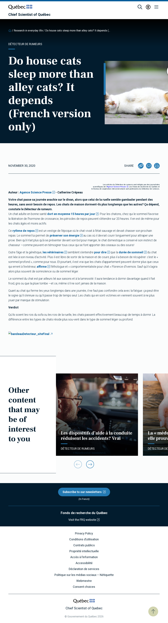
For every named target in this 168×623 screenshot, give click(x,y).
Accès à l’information (84, 557)
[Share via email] (149, 166)
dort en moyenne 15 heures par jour (71, 214)
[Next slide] (90, 464)
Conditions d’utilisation (84, 539)
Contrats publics (84, 545)
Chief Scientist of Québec (29, 15)
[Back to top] (153, 611)
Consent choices (84, 586)
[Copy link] (141, 166)
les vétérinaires (53, 252)
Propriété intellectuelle (84, 551)
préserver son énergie (64, 235)
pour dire (100, 252)
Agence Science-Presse (116, 187)
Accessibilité (84, 563)
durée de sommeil (131, 252)
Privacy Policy (84, 533)
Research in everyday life (28, 30)
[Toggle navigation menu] (156, 7)
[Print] (157, 166)
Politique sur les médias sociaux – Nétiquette (84, 575)
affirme (42, 266)
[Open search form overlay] (140, 7)
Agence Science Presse (36, 192)
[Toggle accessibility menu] (148, 7)
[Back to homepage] (9, 30)
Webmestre (84, 581)
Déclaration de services (84, 569)
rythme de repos (23, 230)
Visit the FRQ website (82, 519)
